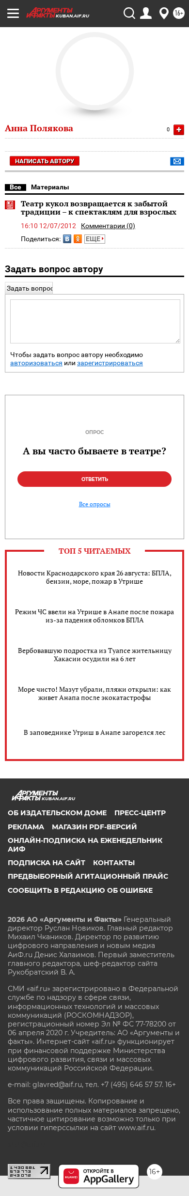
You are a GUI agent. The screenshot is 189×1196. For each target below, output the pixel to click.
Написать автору (44, 161)
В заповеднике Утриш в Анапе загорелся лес (95, 732)
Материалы (50, 187)
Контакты (114, 862)
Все (15, 187)
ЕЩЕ (94, 239)
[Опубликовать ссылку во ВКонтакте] (67, 238)
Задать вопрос (30, 288)
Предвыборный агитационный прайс (88, 876)
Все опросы (94, 504)
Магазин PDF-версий (94, 827)
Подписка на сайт (46, 862)
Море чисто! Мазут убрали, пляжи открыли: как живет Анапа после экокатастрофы (94, 693)
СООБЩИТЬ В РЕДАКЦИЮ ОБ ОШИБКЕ (80, 890)
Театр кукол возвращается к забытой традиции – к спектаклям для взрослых (98, 207)
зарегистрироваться (110, 363)
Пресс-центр (140, 812)
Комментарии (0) (108, 226)
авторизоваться (36, 363)
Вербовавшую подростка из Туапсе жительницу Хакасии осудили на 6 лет (95, 654)
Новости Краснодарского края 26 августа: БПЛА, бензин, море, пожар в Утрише (95, 577)
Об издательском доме (57, 812)
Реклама (26, 827)
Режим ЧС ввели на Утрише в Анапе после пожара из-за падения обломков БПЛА (94, 615)
